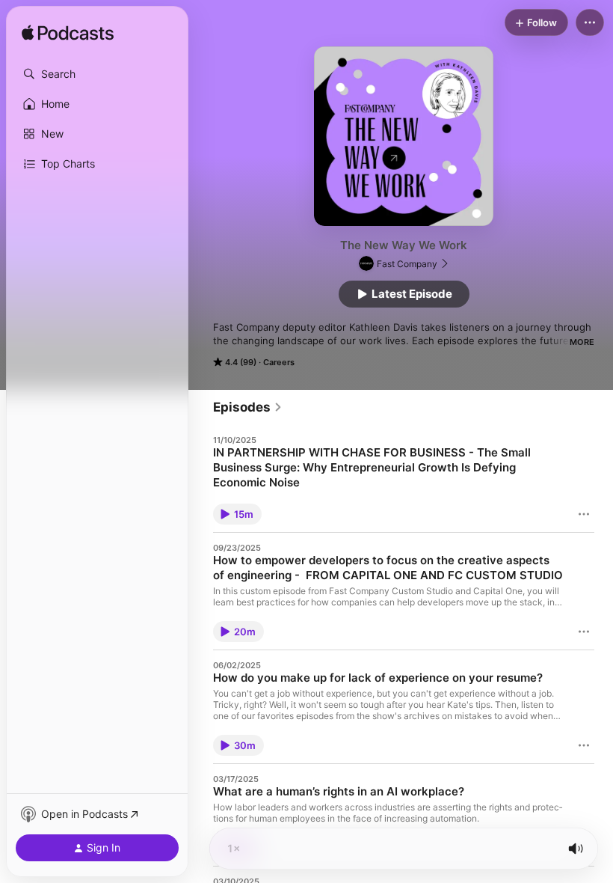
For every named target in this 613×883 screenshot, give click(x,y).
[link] (248, 407)
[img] (68, 33)
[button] (97, 74)
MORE (582, 342)
